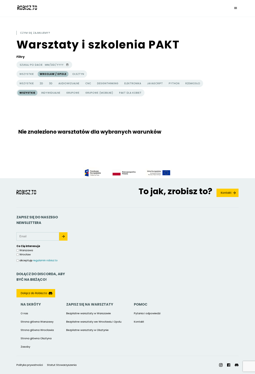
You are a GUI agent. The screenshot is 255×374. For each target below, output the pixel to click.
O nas (24, 313)
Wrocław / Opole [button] (53, 74)
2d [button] (41, 83)
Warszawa (26, 250)
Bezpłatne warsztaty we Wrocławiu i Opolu (93, 321)
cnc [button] (88, 83)
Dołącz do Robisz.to (34, 293)
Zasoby (25, 346)
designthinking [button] (107, 83)
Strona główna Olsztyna (36, 338)
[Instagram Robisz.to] (221, 365)
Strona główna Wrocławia (37, 330)
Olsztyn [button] (78, 74)
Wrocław (25, 254)
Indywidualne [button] (50, 92)
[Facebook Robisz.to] (228, 365)
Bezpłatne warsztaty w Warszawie (88, 313)
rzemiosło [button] (192, 83)
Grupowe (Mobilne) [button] (99, 92)
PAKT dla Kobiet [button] (130, 92)
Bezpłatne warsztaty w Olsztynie (87, 330)
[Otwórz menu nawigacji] (235, 8)
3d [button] (51, 83)
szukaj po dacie (31, 65)
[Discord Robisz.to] (237, 365)
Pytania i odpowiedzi (147, 313)
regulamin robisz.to (45, 260)
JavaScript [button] (155, 83)
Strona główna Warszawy (37, 321)
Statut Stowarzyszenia (61, 365)
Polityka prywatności (29, 365)
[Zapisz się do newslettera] (63, 236)
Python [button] (174, 83)
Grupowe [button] (72, 92)
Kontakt (226, 193)
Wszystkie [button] (26, 74)
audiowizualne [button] (68, 83)
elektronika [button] (132, 83)
